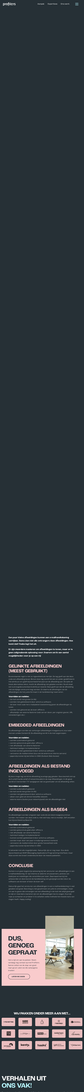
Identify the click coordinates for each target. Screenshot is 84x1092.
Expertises (52, 4)
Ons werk (65, 4)
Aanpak (40, 4)
